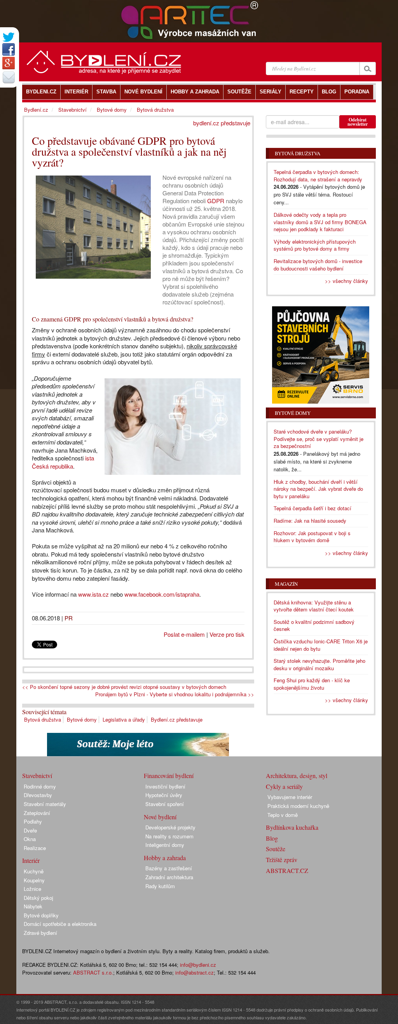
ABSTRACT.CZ (287, 870)
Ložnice (32, 888)
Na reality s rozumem (169, 836)
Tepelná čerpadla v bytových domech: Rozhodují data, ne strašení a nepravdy (318, 175)
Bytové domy (82, 719)
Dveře (30, 830)
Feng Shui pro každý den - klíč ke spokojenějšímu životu (312, 683)
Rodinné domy (40, 786)
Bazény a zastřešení (168, 868)
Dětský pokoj (38, 897)
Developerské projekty (170, 827)
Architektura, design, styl (296, 775)
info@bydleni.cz (198, 964)
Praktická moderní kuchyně (298, 806)
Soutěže (275, 849)
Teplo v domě (282, 814)
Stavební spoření (164, 804)
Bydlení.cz (36, 109)
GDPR (215, 201)
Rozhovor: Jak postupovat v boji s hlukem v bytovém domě (312, 536)
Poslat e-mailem (184, 634)
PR (69, 618)
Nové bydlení (160, 817)
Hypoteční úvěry (163, 795)
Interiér (31, 860)
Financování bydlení (169, 775)
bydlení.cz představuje (221, 123)
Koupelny (34, 880)
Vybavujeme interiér (289, 797)
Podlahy (33, 821)
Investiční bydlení (165, 786)
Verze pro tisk (226, 634)
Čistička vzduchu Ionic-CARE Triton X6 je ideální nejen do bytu (321, 645)
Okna (30, 839)
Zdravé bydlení (40, 932)
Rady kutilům (160, 886)
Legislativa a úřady (124, 719)
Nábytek (33, 906)
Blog (272, 838)
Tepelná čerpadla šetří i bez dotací (312, 508)
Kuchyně (34, 871)
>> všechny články (346, 281)
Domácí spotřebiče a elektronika (60, 923)
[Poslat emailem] (8, 77)
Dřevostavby (38, 795)
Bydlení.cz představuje (176, 719)
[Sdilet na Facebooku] (8, 49)
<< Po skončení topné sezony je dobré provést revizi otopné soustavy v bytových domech (124, 686)
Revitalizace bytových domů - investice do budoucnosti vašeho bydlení (318, 264)
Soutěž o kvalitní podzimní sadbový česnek (314, 625)
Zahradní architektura (169, 877)
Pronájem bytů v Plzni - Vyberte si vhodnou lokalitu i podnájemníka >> (174, 694)
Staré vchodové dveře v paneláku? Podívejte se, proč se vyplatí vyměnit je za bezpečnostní (318, 439)
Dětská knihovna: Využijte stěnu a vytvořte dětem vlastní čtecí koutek (314, 606)
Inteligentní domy (164, 844)
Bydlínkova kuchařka (292, 827)
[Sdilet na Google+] (8, 63)
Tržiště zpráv (281, 859)
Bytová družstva (42, 719)
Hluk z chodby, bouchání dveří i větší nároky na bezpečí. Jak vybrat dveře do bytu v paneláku (318, 489)
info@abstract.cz (194, 972)
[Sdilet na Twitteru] (8, 37)
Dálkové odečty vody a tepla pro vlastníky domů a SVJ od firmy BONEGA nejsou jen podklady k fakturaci (320, 222)
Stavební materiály (45, 804)
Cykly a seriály (284, 786)
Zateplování (37, 813)
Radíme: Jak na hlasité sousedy (310, 520)
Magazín (286, 583)
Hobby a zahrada (165, 858)
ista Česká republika (63, 462)
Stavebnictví (72, 109)
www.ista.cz (93, 594)
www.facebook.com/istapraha (161, 594)
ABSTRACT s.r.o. (93, 972)
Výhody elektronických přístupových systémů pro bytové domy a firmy (315, 245)
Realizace (35, 848)
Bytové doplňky (41, 915)
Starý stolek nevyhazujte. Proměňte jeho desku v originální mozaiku (319, 664)
